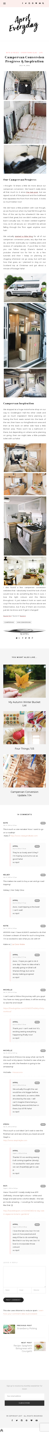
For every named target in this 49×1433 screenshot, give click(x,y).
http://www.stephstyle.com (15, 1140)
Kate (5, 823)
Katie (5, 926)
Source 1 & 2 (7, 616)
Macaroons (17, 1072)
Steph (6, 1124)
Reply (43, 823)
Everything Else (29, 53)
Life (41, 53)
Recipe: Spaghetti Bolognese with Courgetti (23, 1348)
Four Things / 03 (24, 748)
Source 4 (23, 616)
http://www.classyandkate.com (24, 836)
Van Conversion (24, 622)
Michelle (7, 990)
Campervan (9, 622)
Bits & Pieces (12, 53)
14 (19, 638)
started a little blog (24, 236)
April (26, 634)
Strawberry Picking (27, 1328)
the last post (32, 192)
